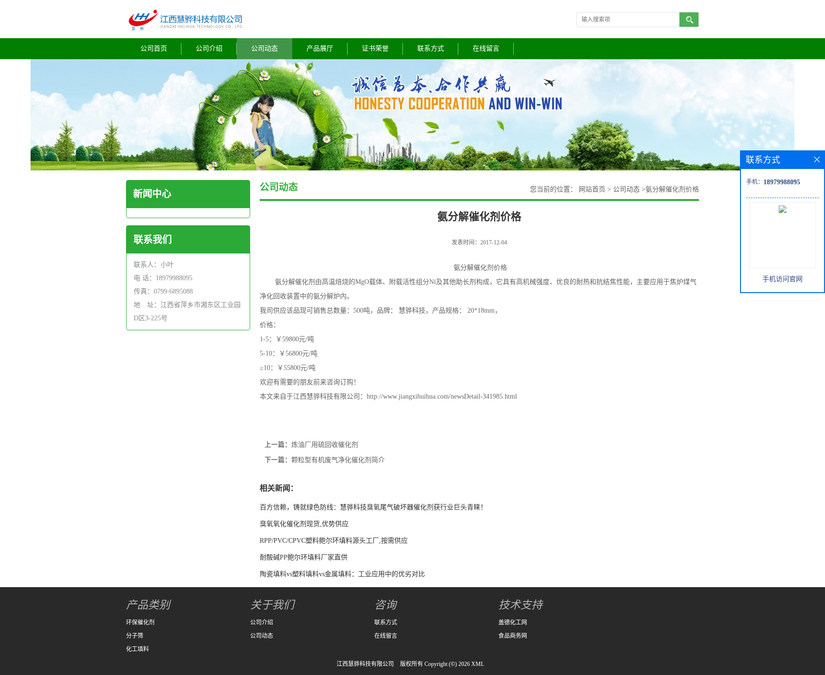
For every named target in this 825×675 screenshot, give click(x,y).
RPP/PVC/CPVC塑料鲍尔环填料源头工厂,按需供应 (334, 540)
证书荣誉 (375, 48)
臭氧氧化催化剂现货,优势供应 (304, 523)
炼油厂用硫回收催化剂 (324, 444)
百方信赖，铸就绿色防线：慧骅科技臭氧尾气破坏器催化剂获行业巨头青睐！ (373, 507)
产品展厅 (320, 48)
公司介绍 (209, 48)
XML (477, 664)
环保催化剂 (140, 622)
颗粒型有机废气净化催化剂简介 (338, 460)
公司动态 (264, 48)
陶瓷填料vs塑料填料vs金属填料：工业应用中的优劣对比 (342, 574)
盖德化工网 (512, 622)
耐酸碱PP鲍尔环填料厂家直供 (304, 557)
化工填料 (137, 649)
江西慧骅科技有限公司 (365, 664)
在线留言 (486, 48)
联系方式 (430, 48)
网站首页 (592, 189)
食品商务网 (512, 636)
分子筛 (134, 636)
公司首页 (153, 48)
